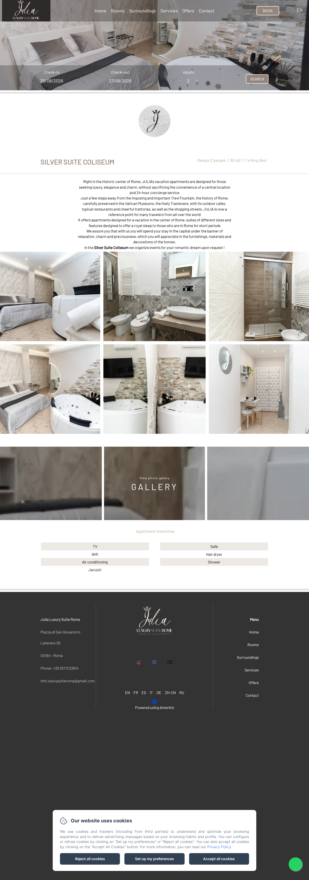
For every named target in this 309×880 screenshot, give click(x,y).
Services (169, 10)
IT (151, 692)
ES (144, 692)
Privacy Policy (219, 847)
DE (159, 692)
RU (181, 692)
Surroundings (142, 10)
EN (127, 692)
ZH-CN (170, 692)
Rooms (118, 10)
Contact (206, 10)
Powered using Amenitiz (154, 707)
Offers (188, 10)
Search (257, 79)
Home (100, 10)
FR (135, 692)
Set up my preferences (154, 859)
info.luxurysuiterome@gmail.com (67, 680)
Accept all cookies (219, 859)
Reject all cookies (90, 859)
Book (268, 10)
